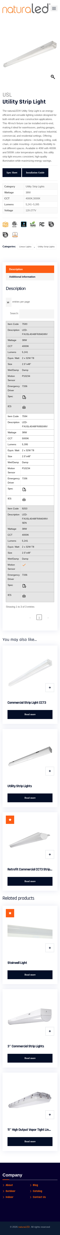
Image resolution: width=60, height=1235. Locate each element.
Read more (30, 714)
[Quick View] (49, 687)
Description (16, 269)
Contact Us (39, 1197)
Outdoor (11, 1191)
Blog (35, 1185)
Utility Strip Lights (46, 247)
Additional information (22, 276)
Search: (14, 313)
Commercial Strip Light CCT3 (27, 702)
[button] (54, 8)
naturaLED (24, 1227)
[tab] (30, 269)
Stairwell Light (17, 963)
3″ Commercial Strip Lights (26, 1046)
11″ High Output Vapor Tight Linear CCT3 (30, 1129)
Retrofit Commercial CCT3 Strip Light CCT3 (30, 869)
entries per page (21, 301)
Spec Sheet (11, 172)
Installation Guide (35, 172)
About (9, 1185)
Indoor (10, 1197)
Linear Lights (25, 247)
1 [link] (39, 617)
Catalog (37, 1191)
